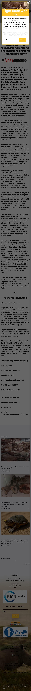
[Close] (28, 2)
